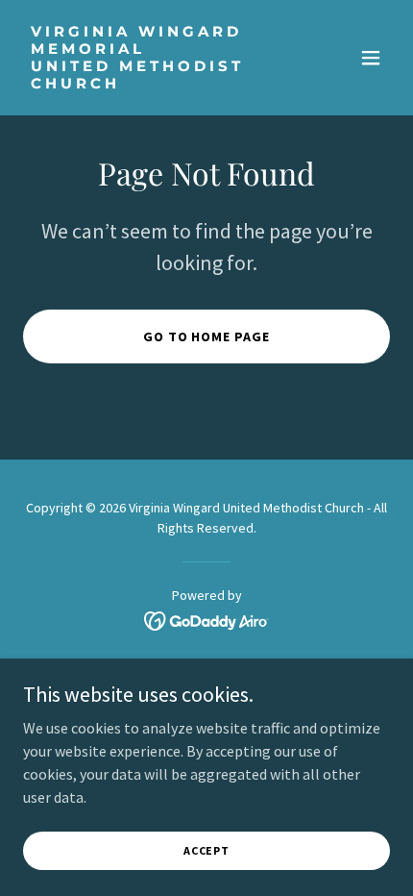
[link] (151, 82)
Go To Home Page (207, 336)
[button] (371, 57)
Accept (206, 850)
